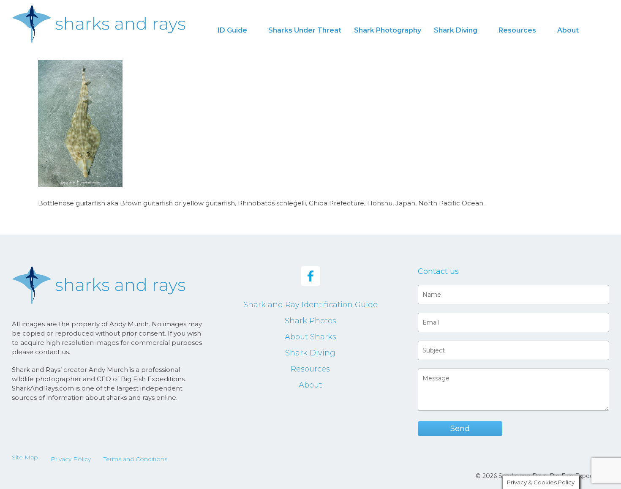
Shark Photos (310, 320)
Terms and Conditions (135, 459)
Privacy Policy (71, 459)
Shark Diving (310, 353)
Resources (310, 369)
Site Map (25, 457)
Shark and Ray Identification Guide (310, 304)
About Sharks (310, 336)
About (310, 385)
